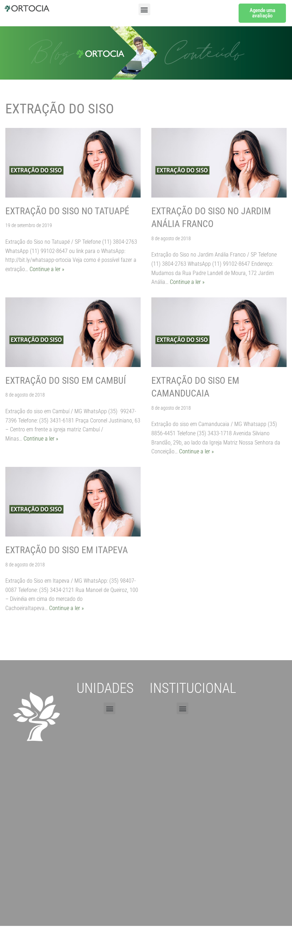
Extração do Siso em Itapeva (66, 550)
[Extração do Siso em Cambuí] (73, 332)
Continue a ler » (47, 269)
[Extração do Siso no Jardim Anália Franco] (219, 163)
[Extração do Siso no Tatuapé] (73, 163)
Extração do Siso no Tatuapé (67, 211)
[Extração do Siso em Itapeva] (73, 502)
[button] (144, 9)
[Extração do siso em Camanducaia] (219, 332)
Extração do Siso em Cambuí (65, 380)
